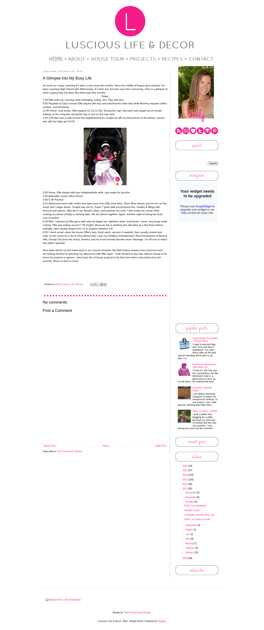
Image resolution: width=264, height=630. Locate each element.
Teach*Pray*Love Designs (137, 612)
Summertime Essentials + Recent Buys (205, 339)
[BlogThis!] (95, 284)
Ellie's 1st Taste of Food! (197, 519)
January (189, 552)
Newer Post (50, 445)
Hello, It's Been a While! (205, 411)
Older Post (160, 445)
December (191, 492)
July (187, 534)
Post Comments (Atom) (69, 451)
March (189, 543)
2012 (185, 484)
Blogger (161, 621)
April (188, 538)
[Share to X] (98, 284)
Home (106, 445)
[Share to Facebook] (102, 284)
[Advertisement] (105, 417)
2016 (185, 466)
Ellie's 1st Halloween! (195, 505)
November (191, 497)
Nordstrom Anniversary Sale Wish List (204, 366)
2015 (185, 470)
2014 (185, 475)
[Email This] (91, 284)
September (191, 525)
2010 (185, 558)
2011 (185, 488)
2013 (185, 479)
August (189, 529)
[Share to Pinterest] (105, 284)
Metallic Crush (191, 510)
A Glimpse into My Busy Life (199, 514)
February (190, 548)
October (189, 501)
